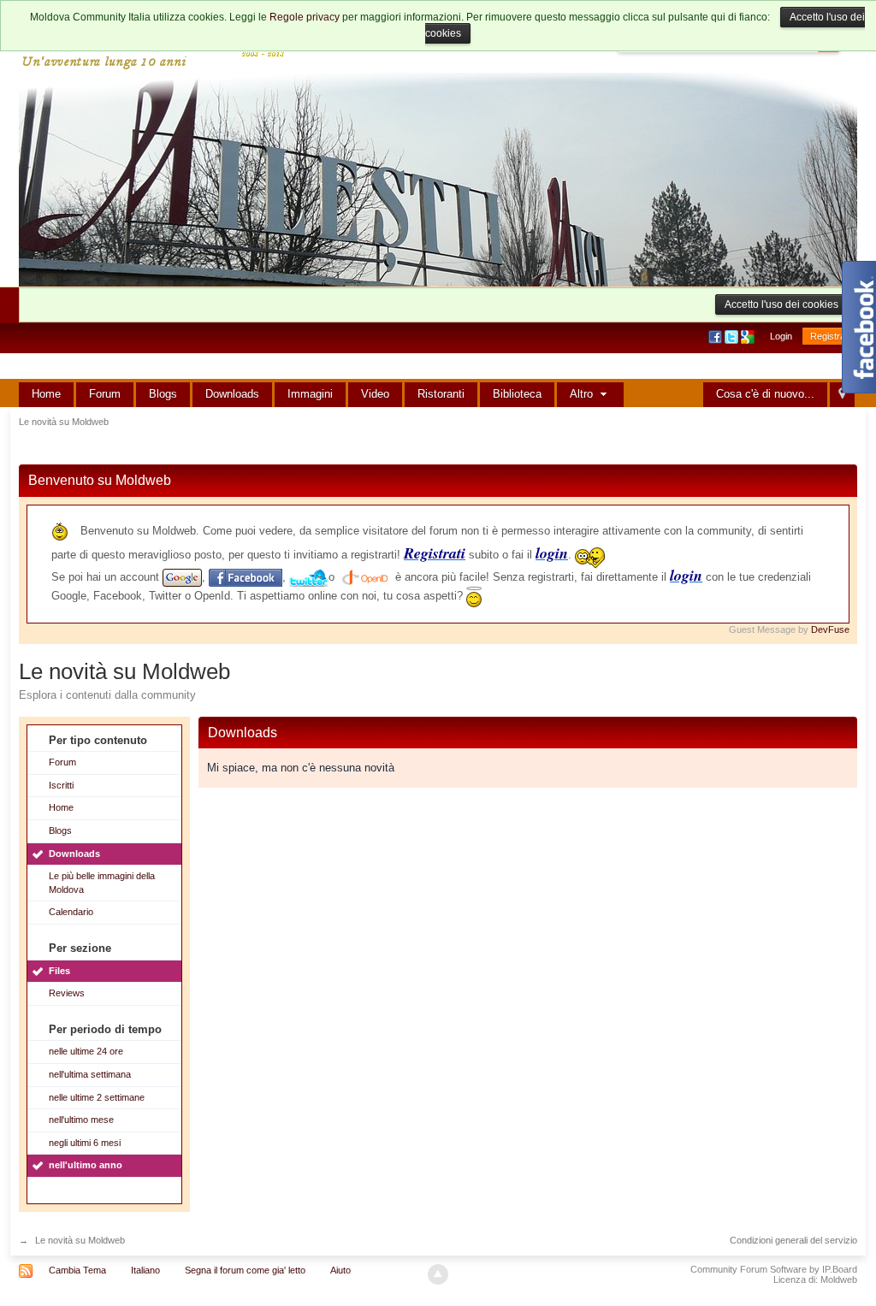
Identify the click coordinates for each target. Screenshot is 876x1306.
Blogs (163, 393)
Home (46, 393)
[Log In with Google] (749, 336)
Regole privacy (304, 17)
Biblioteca (517, 393)
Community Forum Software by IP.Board (773, 1269)
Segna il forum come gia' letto (245, 1270)
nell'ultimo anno (85, 1165)
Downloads (232, 393)
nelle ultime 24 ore (86, 1051)
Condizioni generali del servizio (793, 1240)
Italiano (145, 1270)
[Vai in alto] (438, 1274)
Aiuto (340, 1270)
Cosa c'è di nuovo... (765, 393)
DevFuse (830, 629)
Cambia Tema (77, 1270)
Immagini (310, 393)
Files (59, 971)
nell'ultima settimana (90, 1074)
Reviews (67, 993)
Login (781, 336)
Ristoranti (441, 393)
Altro (583, 393)
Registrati (829, 336)
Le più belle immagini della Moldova (102, 883)
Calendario (71, 912)
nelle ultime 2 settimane (97, 1097)
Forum (105, 393)
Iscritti (61, 785)
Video (375, 393)
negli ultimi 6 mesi (85, 1143)
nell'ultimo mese (81, 1119)
